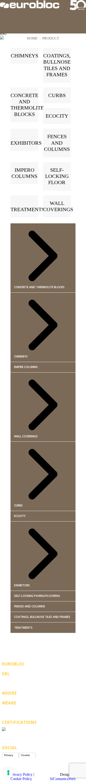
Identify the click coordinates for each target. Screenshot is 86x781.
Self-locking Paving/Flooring (37, 596)
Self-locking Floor (57, 176)
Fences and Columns (29, 606)
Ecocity (57, 116)
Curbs (57, 95)
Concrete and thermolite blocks (27, 104)
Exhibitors (26, 143)
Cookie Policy (21, 779)
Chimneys (24, 56)
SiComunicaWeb (62, 779)
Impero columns (24, 173)
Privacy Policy (21, 774)
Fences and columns (57, 142)
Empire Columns (26, 367)
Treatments (27, 209)
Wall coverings (58, 206)
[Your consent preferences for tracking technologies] (8, 772)
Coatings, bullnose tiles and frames (57, 65)
